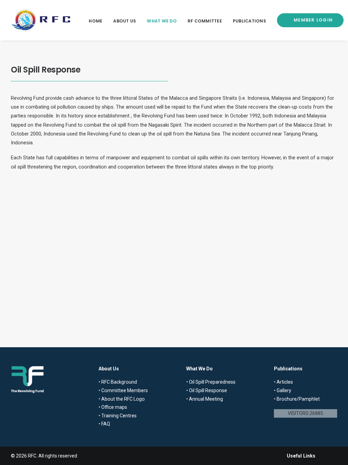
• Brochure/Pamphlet (297, 399)
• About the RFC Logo (122, 399)
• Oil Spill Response (206, 390)
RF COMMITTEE (205, 21)
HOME (95, 21)
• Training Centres (118, 415)
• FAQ (104, 424)
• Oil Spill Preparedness (211, 382)
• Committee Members (123, 390)
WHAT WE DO (162, 21)
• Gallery (282, 390)
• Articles (283, 382)
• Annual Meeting (204, 399)
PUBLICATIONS (249, 21)
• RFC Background (118, 382)
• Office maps (113, 407)
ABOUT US (124, 21)
